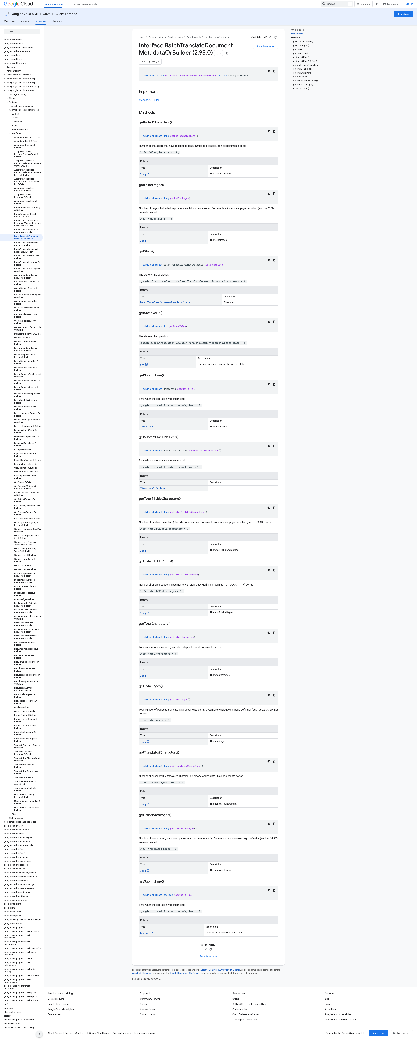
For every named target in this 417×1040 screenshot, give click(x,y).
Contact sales (55, 1014)
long (143, 174)
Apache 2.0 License (141, 973)
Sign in (409, 4)
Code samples (239, 1009)
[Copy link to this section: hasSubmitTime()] (167, 882)
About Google (55, 1033)
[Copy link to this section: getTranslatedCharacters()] (182, 753)
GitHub (235, 999)
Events (328, 1004)
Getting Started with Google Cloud (249, 1004)
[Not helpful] (275, 37)
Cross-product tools (85, 3)
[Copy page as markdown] (227, 53)
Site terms (80, 1033)
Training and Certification (245, 1019)
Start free (403, 14)
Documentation (156, 37)
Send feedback (265, 45)
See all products (56, 999)
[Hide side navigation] (39, 1034)
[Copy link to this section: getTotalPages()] (166, 686)
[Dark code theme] (269, 71)
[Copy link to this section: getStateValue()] (165, 313)
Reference (41, 20)
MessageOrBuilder (149, 100)
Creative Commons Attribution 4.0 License (220, 970)
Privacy (68, 1033)
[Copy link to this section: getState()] (157, 251)
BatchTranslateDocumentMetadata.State (165, 302)
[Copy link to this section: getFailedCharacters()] (175, 123)
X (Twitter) (330, 1009)
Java (46, 14)
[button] (21, 63)
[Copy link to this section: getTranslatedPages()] (174, 815)
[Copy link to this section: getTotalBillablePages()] (176, 561)
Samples (57, 20)
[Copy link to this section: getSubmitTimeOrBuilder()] (181, 437)
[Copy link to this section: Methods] (159, 113)
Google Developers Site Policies (185, 973)
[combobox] (337, 4)
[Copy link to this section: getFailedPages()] (167, 185)
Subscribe (378, 1033)
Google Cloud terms (99, 1033)
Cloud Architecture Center (245, 1014)
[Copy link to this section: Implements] (163, 92)
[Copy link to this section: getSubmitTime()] (167, 376)
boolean (145, 933)
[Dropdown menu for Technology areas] (67, 4)
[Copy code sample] (274, 71)
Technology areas (53, 3)
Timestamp (146, 426)
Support (144, 1004)
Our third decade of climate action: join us (134, 1033)
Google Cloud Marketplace (61, 1009)
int (142, 364)
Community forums (150, 999)
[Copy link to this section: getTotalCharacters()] (174, 624)
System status (147, 1014)
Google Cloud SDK (24, 14)
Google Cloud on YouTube (338, 1014)
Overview (9, 20)
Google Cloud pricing (58, 1004)
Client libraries (66, 14)
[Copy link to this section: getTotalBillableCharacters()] (184, 499)
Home (142, 37)
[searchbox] (22, 31)
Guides (25, 20)
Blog (327, 999)
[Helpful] (270, 37)
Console (365, 3)
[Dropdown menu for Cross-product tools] (101, 4)
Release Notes (147, 1009)
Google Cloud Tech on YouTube (341, 1019)
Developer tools (175, 37)
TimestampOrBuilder (152, 488)
